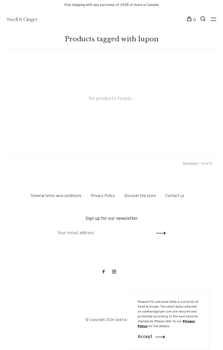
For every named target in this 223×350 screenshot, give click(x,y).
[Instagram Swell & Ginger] (114, 272)
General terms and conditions (56, 196)
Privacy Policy (103, 196)
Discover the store (140, 196)
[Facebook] (104, 272)
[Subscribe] (159, 233)
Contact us (174, 196)
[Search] (203, 19)
